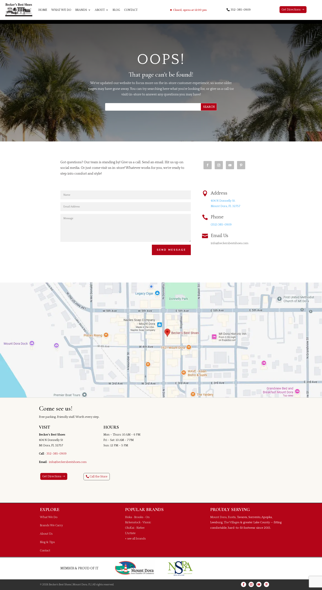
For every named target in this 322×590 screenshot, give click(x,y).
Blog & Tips (47, 542)
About (100, 10)
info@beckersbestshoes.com (68, 462)
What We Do (61, 10)
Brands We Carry (51, 525)
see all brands (136, 538)
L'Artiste (130, 533)
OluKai (129, 527)
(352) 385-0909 (221, 224)
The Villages (231, 522)
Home (42, 10)
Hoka (128, 517)
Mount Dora (218, 517)
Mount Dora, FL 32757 (225, 206)
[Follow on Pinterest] (241, 165)
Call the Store (98, 476)
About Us (46, 533)
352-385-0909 (241, 9)
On (148, 517)
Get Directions (291, 9)
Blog (116, 10)
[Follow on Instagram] (219, 165)
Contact (131, 10)
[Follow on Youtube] (230, 165)
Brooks (138, 517)
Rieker (140, 527)
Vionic (147, 522)
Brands (81, 10)
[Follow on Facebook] (207, 165)
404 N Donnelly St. (223, 200)
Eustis (232, 517)
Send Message (171, 250)
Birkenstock (133, 522)
